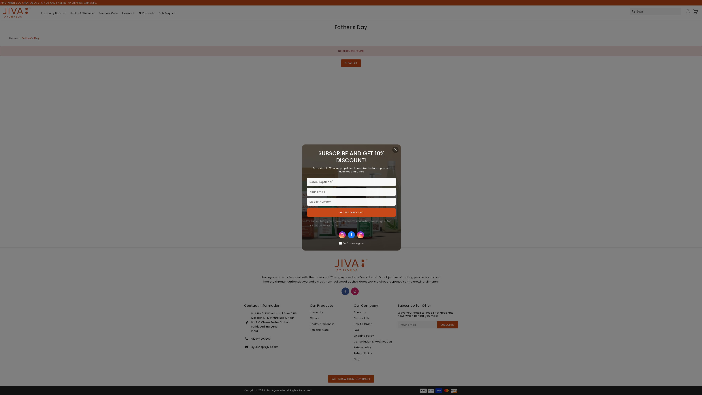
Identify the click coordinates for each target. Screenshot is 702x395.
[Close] (395, 150)
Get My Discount (351, 212)
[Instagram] (342, 234)
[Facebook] (351, 234)
